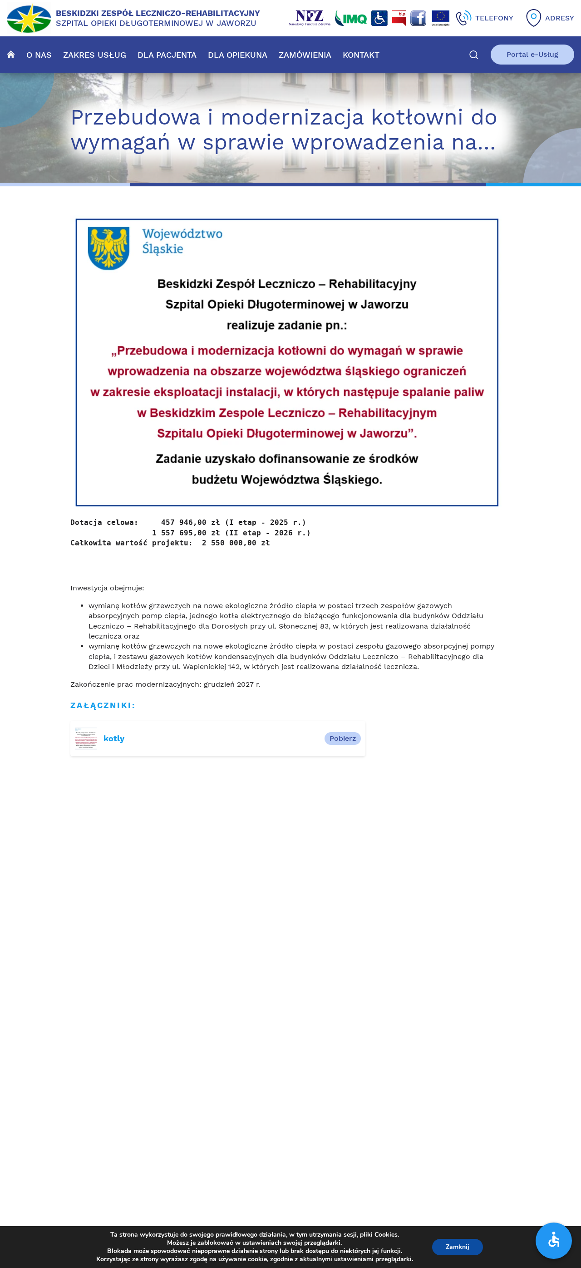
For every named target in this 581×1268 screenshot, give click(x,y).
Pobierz (343, 738)
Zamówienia (305, 55)
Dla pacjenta (167, 55)
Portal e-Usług (532, 54)
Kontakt (361, 55)
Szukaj (473, 54)
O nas (39, 55)
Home (11, 54)
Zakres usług (94, 55)
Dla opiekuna (237, 55)
